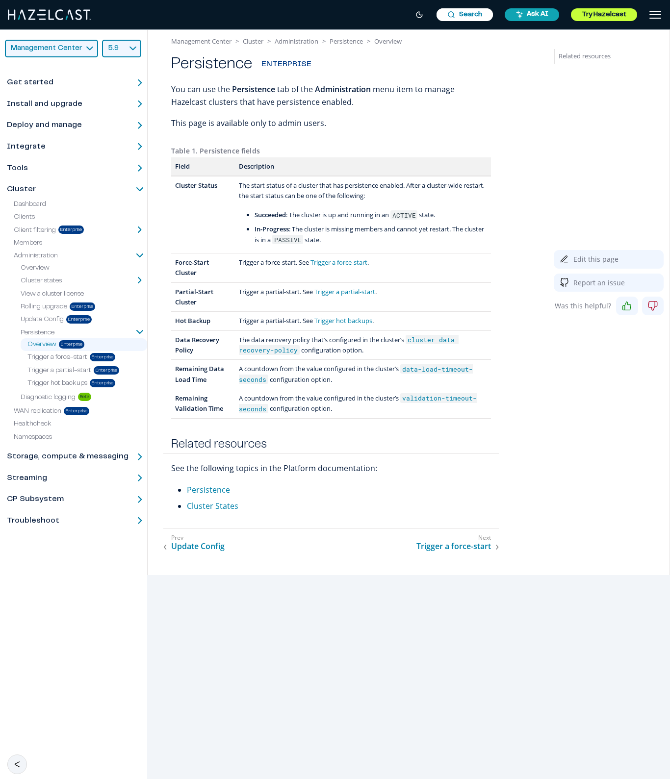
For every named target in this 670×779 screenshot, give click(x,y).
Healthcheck (33, 424)
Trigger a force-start (57, 358)
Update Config (42, 320)
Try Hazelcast (604, 15)
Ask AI (537, 14)
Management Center (201, 41)
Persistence (208, 489)
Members (28, 243)
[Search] (464, 15)
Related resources (585, 55)
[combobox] (464, 15)
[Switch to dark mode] (419, 15)
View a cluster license (52, 294)
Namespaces (33, 437)
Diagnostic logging (48, 398)
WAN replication (37, 411)
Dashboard (30, 204)
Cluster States (212, 506)
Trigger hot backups (57, 384)
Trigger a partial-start (59, 371)
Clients (24, 217)
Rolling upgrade (44, 307)
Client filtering (35, 230)
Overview (35, 268)
